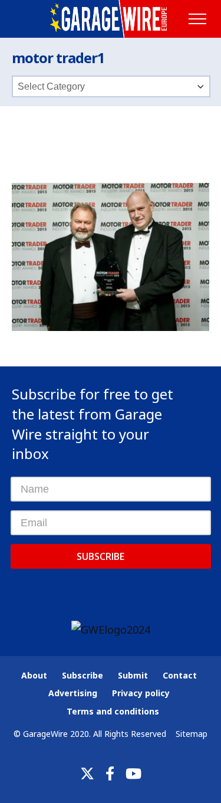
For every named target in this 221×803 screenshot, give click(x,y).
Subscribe (100, 556)
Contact (180, 675)
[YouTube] (133, 773)
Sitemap (191, 733)
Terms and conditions (113, 711)
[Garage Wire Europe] (110, 19)
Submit (133, 675)
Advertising (72, 693)
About (34, 675)
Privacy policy (141, 693)
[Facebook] (109, 773)
